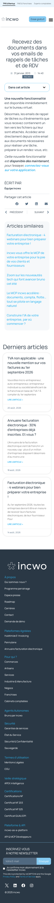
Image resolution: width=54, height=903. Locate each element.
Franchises (10, 694)
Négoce (8, 688)
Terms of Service (27, 876)
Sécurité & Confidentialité (18, 741)
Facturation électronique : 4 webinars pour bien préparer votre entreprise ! (26, 239)
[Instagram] (31, 885)
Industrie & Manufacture (17, 681)
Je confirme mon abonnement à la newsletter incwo (25, 868)
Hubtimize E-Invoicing (16, 635)
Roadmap (9, 601)
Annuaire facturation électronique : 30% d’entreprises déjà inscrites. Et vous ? (23, 427)
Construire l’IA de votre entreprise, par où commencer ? (23, 319)
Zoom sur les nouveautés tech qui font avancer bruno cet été (26, 279)
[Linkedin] (15, 885)
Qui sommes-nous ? (15, 582)
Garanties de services (16, 728)
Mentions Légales (14, 762)
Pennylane (10, 642)
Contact (9, 614)
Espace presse (12, 595)
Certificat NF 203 (13, 802)
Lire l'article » (15, 399)
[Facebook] (23, 885)
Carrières (9, 608)
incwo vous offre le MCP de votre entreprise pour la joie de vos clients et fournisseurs (26, 259)
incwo (28, 76)
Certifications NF (13, 796)
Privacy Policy (9, 876)
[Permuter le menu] (51, 20)
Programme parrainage (17, 588)
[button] (44, 87)
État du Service (12, 735)
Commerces (11, 661)
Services (9, 675)
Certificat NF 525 (13, 809)
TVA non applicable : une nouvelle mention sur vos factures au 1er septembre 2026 (27, 365)
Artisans (9, 668)
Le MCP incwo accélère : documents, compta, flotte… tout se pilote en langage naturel (26, 299)
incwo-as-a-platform (16, 830)
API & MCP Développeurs (17, 836)
